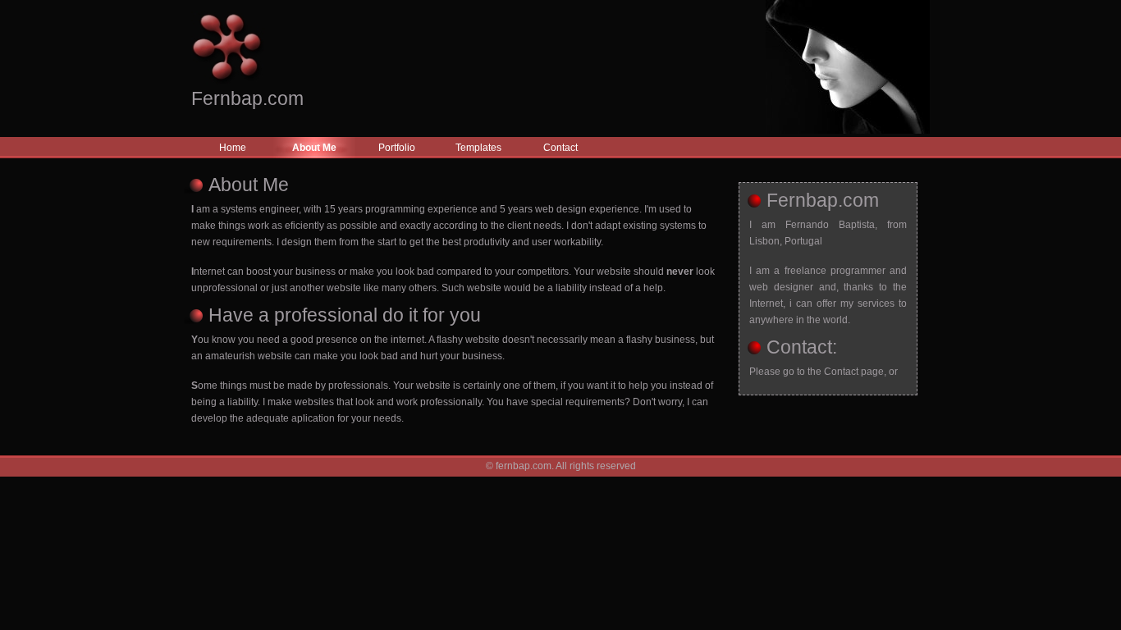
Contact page (854, 371)
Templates (478, 147)
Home (232, 147)
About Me (314, 147)
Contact (560, 147)
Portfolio (396, 147)
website (482, 339)
